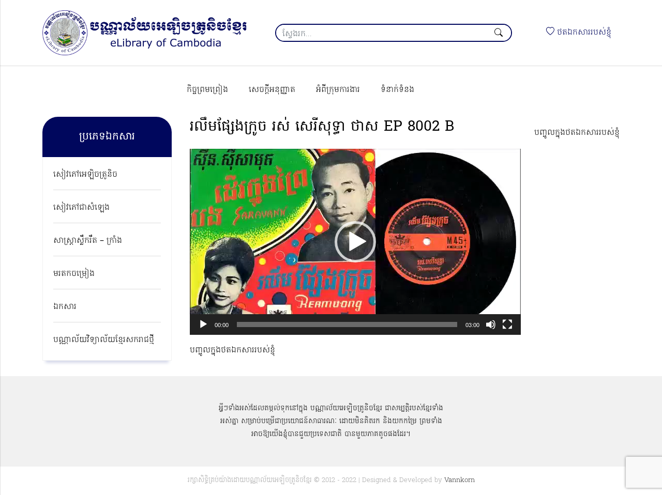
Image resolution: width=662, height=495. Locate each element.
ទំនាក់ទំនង (397, 90)
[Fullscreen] (507, 324)
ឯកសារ (65, 307)
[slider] (347, 324)
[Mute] (491, 324)
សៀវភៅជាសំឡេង (81, 208)
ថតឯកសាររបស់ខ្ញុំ (582, 32)
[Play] (203, 324)
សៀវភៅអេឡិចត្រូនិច (85, 174)
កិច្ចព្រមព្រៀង (207, 90)
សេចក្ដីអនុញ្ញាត (272, 90)
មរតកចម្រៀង (74, 274)
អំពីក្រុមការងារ (338, 90)
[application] (355, 242)
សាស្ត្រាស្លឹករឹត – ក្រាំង (87, 241)
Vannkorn (459, 480)
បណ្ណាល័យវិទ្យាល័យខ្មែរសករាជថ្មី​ (103, 340)
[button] (355, 241)
